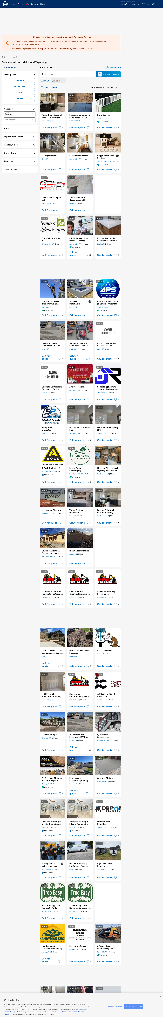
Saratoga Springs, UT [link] (104, 161)
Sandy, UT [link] (100, 244)
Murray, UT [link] (45, 952)
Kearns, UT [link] (73, 307)
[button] (33, 113)
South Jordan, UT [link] (47, 472)
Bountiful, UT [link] (46, 307)
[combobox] (20, 113)
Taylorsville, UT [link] (102, 654)
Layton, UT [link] (45, 349)
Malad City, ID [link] (102, 118)
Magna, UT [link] (73, 203)
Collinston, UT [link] (74, 656)
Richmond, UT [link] (47, 911)
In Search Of (20, 86)
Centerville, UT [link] (102, 952)
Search (14, 57)
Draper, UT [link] (45, 784)
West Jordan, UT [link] (75, 121)
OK (160, 996)
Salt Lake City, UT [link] (48, 121)
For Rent (20, 92)
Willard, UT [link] (101, 700)
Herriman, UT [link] (73, 349)
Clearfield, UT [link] (46, 597)
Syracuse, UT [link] (46, 738)
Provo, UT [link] (45, 827)
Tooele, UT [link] (45, 433)
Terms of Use (81, 1009)
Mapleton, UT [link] (101, 869)
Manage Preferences (114, 1006)
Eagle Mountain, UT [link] (48, 513)
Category (7, 112)
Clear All (45, 81)
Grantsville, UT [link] (102, 393)
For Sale (20, 80)
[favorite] (60, 127)
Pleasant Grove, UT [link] (103, 740)
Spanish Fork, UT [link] (103, 781)
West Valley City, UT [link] (76, 474)
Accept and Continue (134, 1006)
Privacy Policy (9, 1012)
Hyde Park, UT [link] (47, 203)
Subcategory (10, 120)
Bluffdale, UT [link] (74, 950)
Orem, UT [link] (45, 159)
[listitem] (52, 112)
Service (20, 98)
